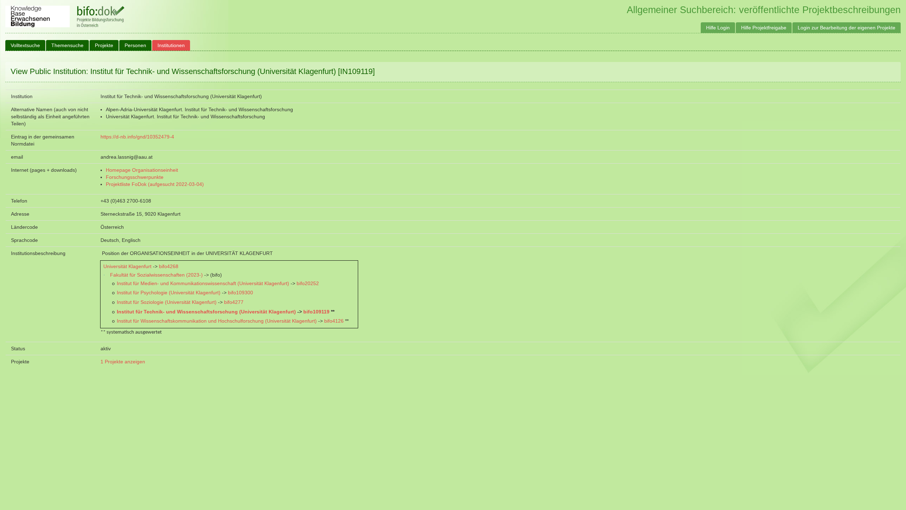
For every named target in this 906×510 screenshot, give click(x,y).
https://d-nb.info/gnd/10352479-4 (137, 137)
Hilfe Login (718, 27)
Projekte (104, 45)
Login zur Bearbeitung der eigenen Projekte (846, 27)
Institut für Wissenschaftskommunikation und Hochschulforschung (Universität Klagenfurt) (217, 321)
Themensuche (67, 45)
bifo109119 (316, 311)
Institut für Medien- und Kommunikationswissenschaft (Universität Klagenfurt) (203, 283)
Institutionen (171, 45)
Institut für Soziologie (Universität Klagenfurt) (167, 302)
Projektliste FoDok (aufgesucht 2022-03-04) (155, 184)
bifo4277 (233, 302)
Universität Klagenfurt (127, 266)
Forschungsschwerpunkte (135, 177)
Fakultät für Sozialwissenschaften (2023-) (156, 275)
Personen (135, 45)
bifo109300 (240, 292)
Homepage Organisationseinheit (142, 170)
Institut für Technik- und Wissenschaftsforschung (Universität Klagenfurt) (206, 311)
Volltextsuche (25, 45)
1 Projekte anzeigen (123, 361)
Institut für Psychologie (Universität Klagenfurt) (168, 292)
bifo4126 (334, 321)
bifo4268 (168, 266)
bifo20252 (308, 283)
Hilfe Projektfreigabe (763, 27)
